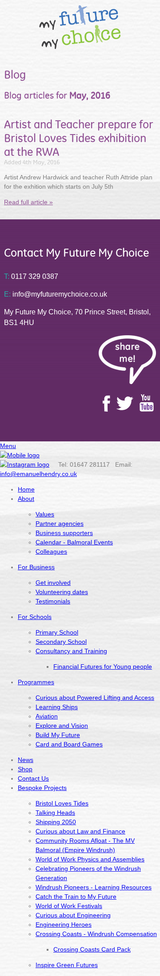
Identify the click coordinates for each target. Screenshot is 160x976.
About (26, 498)
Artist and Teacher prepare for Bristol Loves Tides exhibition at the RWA (78, 138)
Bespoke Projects (42, 787)
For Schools (35, 616)
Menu (8, 445)
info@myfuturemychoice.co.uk (55, 294)
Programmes (36, 682)
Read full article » (28, 202)
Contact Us (33, 778)
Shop (25, 769)
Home (26, 489)
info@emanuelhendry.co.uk (38, 473)
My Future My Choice (80, 27)
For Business (36, 567)
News (25, 759)
